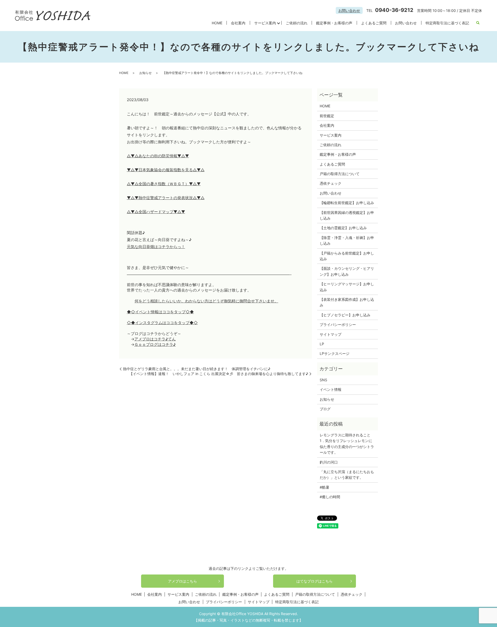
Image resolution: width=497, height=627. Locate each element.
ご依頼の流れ (297, 23)
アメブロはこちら (182, 581)
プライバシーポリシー (338, 324)
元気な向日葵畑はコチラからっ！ (156, 246)
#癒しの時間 (330, 497)
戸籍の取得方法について (340, 173)
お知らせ (145, 73)
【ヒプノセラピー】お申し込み (345, 315)
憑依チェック (330, 183)
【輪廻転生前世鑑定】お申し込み (347, 202)
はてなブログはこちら (314, 581)
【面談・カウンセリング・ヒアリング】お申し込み (347, 271)
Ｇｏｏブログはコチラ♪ (155, 344)
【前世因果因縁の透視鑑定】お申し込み (347, 215)
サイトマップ (330, 334)
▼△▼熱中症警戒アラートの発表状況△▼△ (165, 197)
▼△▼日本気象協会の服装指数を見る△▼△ (165, 169)
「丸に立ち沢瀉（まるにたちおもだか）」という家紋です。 (347, 474)
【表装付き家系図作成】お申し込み (347, 302)
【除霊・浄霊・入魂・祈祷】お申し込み (347, 240)
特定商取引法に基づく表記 (447, 23)
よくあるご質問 (373, 23)
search (477, 23)
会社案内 (238, 23)
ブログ (325, 409)
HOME (217, 23)
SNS (323, 380)
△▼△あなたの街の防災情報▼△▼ (158, 155)
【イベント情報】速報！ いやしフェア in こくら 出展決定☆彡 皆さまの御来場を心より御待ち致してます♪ (218, 373)
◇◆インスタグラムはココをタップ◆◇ (162, 322)
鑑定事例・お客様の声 (334, 23)
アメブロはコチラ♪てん (155, 339)
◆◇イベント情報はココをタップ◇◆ (160, 311)
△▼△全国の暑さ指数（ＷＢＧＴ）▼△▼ (164, 183)
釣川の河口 (330, 462)
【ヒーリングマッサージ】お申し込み (347, 287)
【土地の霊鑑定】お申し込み (343, 228)
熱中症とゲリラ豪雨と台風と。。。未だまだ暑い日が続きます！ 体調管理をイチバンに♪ (196, 369)
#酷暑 (326, 487)
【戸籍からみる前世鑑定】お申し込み (347, 256)
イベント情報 (330, 389)
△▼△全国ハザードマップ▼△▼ (156, 211)
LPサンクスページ (334, 353)
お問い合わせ (349, 10)
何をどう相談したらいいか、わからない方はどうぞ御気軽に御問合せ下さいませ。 (206, 300)
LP (322, 344)
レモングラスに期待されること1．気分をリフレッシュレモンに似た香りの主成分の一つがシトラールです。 (347, 443)
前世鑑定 (327, 116)
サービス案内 (265, 23)
